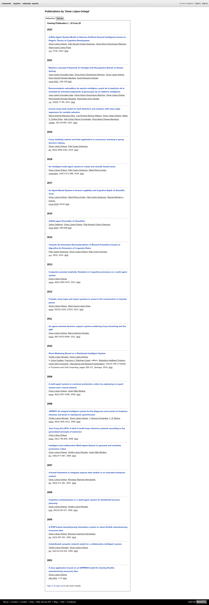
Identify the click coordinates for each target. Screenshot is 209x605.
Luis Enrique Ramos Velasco (89, 115)
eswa (51, 282)
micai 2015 (53, 228)
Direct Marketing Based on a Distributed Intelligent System (77, 353)
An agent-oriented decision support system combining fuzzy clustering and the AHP (87, 328)
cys (50, 51)
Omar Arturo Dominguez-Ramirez (111, 44)
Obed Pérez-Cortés (76, 197)
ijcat (50, 510)
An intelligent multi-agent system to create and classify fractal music (82, 166)
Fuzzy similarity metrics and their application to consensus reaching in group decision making (86, 141)
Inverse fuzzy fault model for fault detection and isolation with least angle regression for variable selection (84, 110)
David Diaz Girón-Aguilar (88, 99)
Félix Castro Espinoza (78, 146)
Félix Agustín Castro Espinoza (81, 44)
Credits (23, 602)
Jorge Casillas (57, 360)
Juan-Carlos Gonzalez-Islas (61, 74)
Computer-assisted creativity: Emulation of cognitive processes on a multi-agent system (88, 273)
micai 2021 (53, 81)
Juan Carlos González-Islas (61, 95)
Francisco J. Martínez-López (77, 360)
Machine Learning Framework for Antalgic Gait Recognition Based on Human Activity (86, 69)
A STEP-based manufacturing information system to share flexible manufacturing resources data (88, 529)
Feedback (71, 602)
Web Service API (43, 602)
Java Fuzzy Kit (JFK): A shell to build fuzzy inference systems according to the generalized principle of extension (87, 430)
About (5, 602)
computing (53, 173)
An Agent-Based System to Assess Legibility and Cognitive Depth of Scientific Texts (87, 192)
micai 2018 (53, 204)
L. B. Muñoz (114, 418)
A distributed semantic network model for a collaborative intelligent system (85, 544)
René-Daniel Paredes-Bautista (62, 99)
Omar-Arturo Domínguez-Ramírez (90, 95)
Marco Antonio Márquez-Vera (62, 115)
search (35, 3)
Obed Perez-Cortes (97, 170)
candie (52, 122)
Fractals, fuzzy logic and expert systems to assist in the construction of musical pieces (88, 301)
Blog (56, 602)
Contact (14, 602)
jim (50, 456)
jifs (50, 150)
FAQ (62, 602)
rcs (50, 102)
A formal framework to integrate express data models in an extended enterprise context (87, 474)
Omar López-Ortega (58, 44)
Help (32, 602)
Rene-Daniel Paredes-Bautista (62, 78)
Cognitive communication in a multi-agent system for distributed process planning (84, 501)
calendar (26, 3)
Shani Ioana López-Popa (60, 47)
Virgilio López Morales (59, 357)
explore (16, 3)
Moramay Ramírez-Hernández (81, 479)
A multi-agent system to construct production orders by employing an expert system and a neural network (86, 386)
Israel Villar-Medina (76, 391)
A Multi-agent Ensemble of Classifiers (67, 221)
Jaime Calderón (56, 224)
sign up (59, 586)
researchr (6, 3)
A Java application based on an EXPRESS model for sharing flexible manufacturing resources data (81, 569)
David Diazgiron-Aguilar (87, 78)
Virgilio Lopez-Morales (59, 418)
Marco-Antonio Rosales (78, 333)
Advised (60, 18)
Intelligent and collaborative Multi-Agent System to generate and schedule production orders (85, 447)
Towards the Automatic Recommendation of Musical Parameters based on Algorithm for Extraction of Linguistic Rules (84, 246)
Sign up (205, 3)
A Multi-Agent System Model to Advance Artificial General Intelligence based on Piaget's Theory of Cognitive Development (87, 39)
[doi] (66, 51)
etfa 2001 (53, 578)
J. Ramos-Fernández (98, 418)
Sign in (197, 3)
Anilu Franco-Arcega (98, 252)
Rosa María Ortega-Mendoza (105, 119)
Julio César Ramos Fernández (77, 119)
